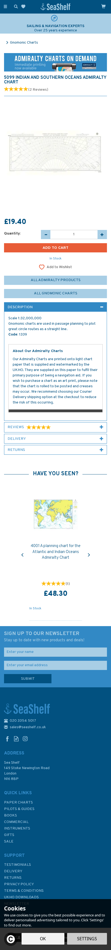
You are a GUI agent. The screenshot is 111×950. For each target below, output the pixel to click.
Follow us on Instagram (25, 738)
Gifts (9, 835)
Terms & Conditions (24, 891)
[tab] (55, 307)
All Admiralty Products (56, 280)
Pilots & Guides (19, 809)
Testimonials (17, 865)
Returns (13, 878)
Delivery (13, 871)
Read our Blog (16, 738)
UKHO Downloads (21, 897)
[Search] (15, 6)
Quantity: (12, 233)
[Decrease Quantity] (45, 234)
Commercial (16, 822)
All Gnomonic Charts (55, 293)
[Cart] (103, 6)
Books (10, 815)
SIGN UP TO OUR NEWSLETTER (44, 636)
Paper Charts (18, 802)
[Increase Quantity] (102, 234)
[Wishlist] (24, 6)
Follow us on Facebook (7, 738)
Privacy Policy (19, 884)
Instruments (17, 828)
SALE (8, 841)
